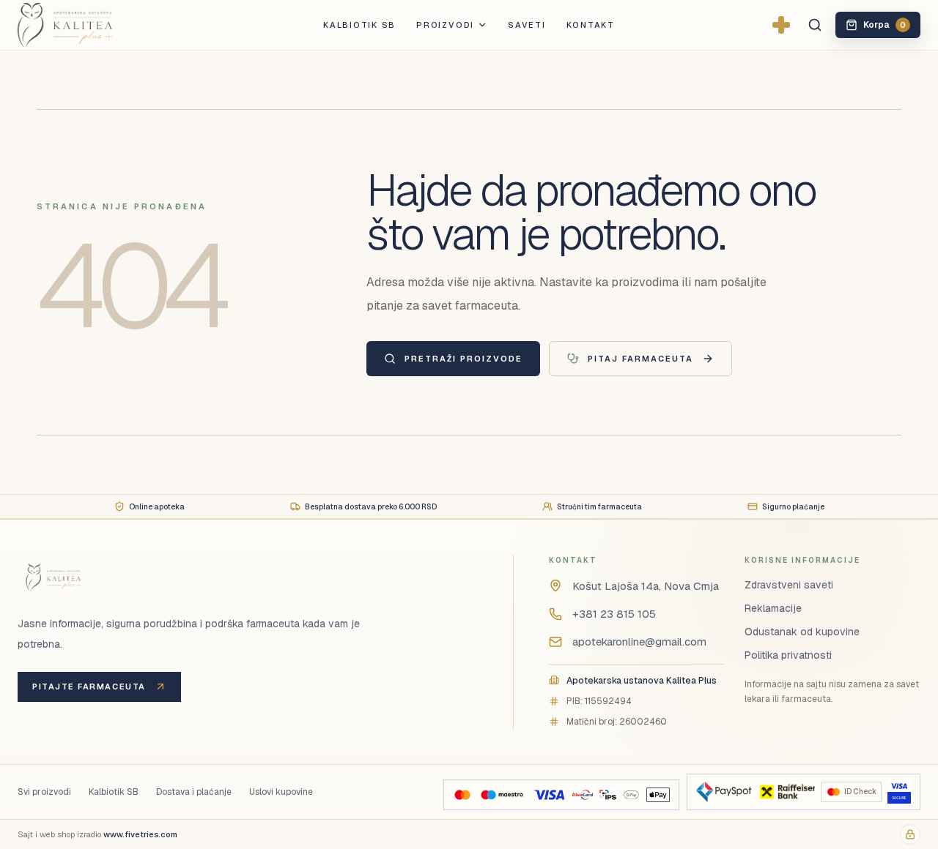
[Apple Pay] (657, 795)
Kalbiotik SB (359, 25)
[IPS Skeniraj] (607, 795)
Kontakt (590, 25)
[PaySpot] (723, 792)
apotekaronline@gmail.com (639, 641)
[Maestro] (502, 795)
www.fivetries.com (140, 834)
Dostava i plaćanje (194, 792)
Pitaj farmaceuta (640, 359)
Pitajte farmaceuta (89, 686)
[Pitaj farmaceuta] (781, 25)
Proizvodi (445, 25)
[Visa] (549, 795)
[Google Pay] (631, 795)
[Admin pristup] (910, 834)
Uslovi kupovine (281, 792)
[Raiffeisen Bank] (786, 792)
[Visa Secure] (899, 792)
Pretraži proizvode (463, 359)
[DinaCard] (582, 795)
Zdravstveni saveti (789, 584)
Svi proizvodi (44, 792)
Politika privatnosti (788, 655)
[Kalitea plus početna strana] (89, 25)
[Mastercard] (462, 795)
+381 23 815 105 (614, 614)
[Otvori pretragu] (815, 25)
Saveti (527, 25)
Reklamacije (773, 608)
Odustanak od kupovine (802, 631)
